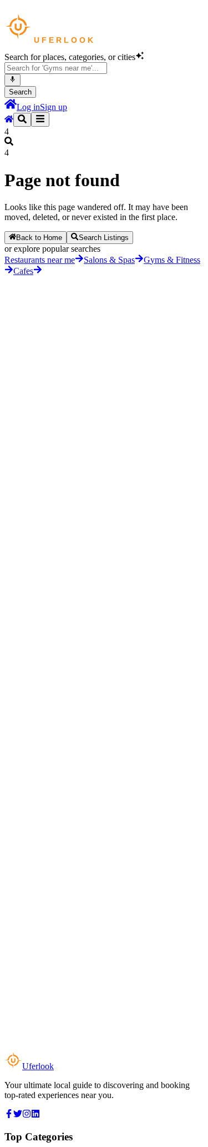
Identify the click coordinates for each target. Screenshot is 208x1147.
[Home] (10, 107)
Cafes (23, 271)
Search (20, 92)
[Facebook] (8, 1115)
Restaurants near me (39, 260)
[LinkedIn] (35, 1115)
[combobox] (55, 68)
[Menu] (40, 119)
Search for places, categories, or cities (69, 57)
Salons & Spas (109, 260)
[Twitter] (17, 1115)
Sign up (53, 107)
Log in (28, 107)
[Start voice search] (12, 80)
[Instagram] (26, 1115)
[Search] (22, 120)
